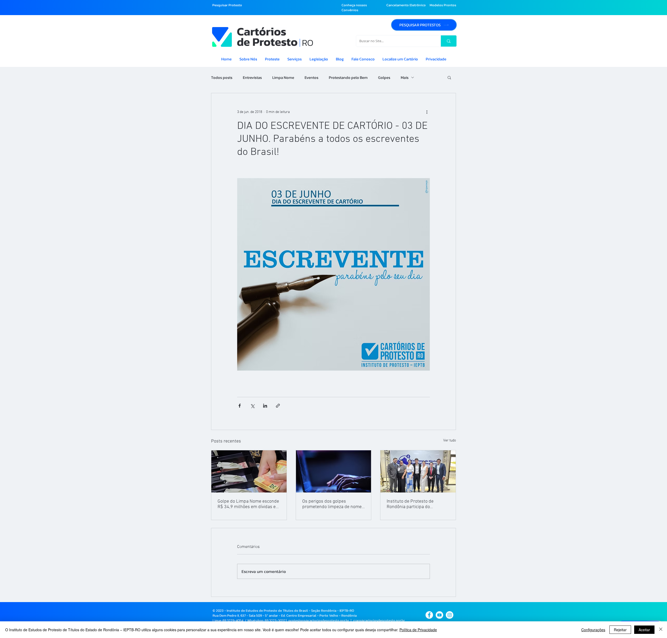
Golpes (384, 77)
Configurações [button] (593, 629)
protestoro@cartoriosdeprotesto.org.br (318, 620)
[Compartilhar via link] (277, 405)
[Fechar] (661, 630)
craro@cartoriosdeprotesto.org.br (379, 620)
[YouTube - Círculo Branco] (439, 615)
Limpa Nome (283, 77)
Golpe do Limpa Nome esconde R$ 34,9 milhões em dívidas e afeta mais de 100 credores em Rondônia (248, 504)
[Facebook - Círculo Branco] (429, 615)
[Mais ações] (427, 112)
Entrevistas (252, 77)
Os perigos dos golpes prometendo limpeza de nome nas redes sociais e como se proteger (332, 504)
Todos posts (221, 77)
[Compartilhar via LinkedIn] (265, 405)
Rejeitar (620, 629)
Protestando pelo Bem (348, 77)
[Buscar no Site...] (448, 41)
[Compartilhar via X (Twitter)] (252, 405)
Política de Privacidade (418, 629)
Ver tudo (449, 440)
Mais (405, 77)
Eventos (311, 77)
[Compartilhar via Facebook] (239, 405)
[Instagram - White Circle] (449, 615)
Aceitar (644, 629)
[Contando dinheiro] (249, 471)
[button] (449, 77)
